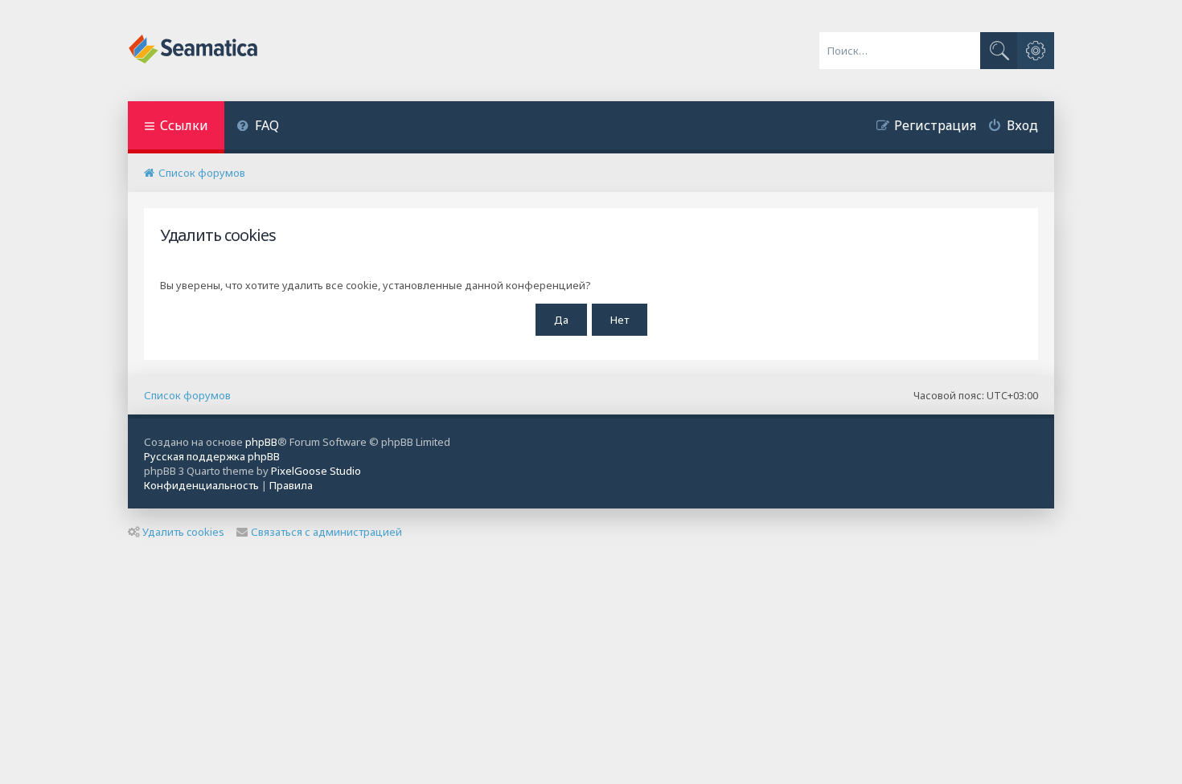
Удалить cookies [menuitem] (183, 532)
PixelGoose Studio (316, 470)
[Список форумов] (194, 50)
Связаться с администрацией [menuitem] (326, 532)
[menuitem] (257, 127)
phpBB (261, 442)
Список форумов (187, 395)
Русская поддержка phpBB (212, 456)
